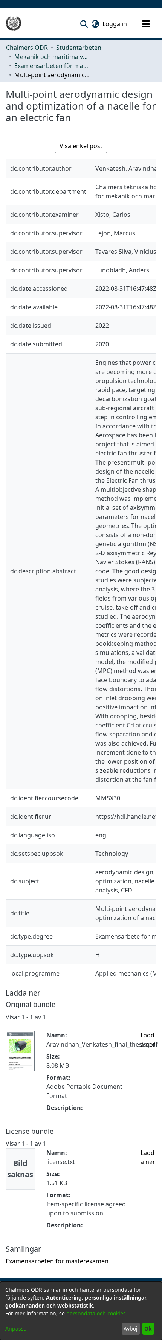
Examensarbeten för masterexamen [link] (52, 66)
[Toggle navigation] (145, 24)
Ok (148, 1328)
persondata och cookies (96, 1313)
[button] (84, 23)
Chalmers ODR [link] (27, 47)
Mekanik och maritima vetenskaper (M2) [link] (52, 56)
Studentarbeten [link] (78, 47)
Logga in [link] (115, 24)
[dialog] (81, 1311)
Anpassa (16, 1328)
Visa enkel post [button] (81, 146)
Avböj (131, 1328)
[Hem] (13, 23)
